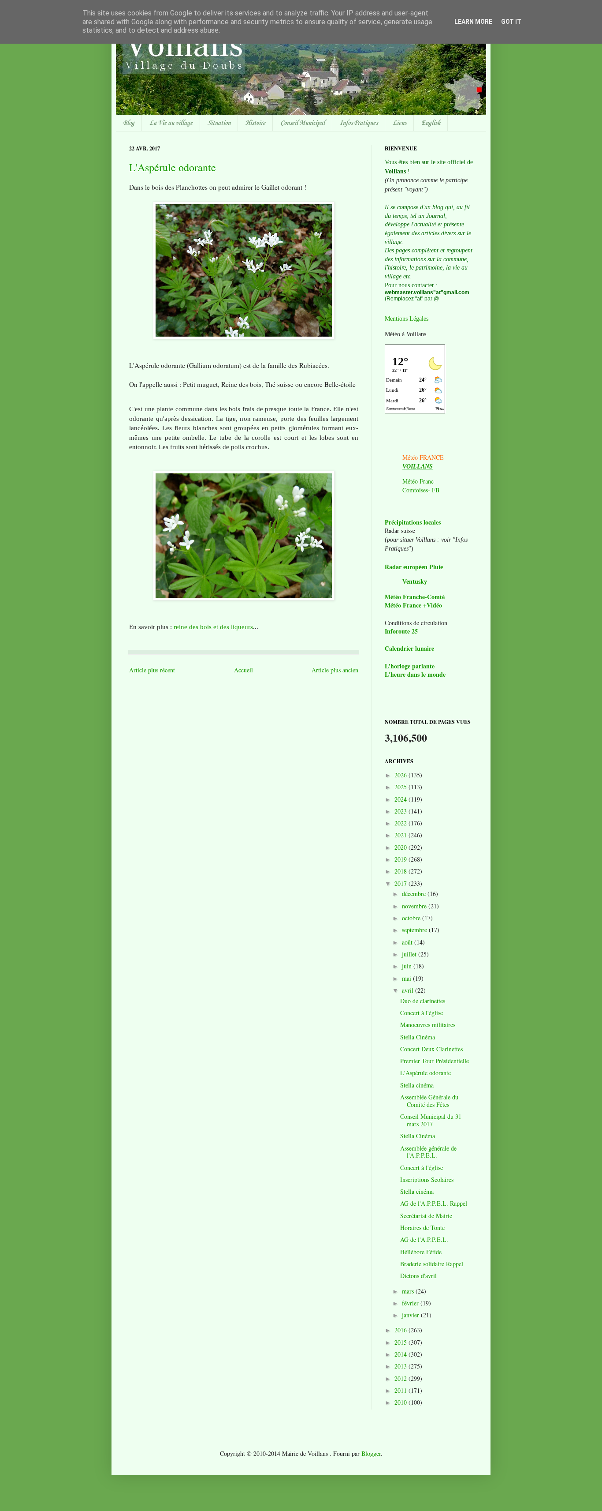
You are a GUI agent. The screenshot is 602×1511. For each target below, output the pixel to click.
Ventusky (414, 581)
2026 (401, 775)
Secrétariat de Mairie (426, 1215)
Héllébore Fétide (421, 1252)
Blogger (371, 1453)
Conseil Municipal (302, 123)
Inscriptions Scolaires (426, 1179)
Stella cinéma (417, 1085)
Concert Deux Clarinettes (431, 1049)
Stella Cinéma (417, 1037)
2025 (401, 787)
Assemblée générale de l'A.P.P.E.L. (428, 1152)
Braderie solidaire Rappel (431, 1264)
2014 (401, 1354)
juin (407, 966)
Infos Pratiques (359, 123)
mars (409, 1291)
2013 (401, 1366)
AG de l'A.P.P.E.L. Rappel (433, 1203)
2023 (401, 811)
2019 (401, 859)
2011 (401, 1390)
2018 (401, 871)
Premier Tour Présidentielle (434, 1061)
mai (407, 978)
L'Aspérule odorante (172, 167)
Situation (219, 123)
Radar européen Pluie (414, 567)
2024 (401, 799)
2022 (401, 823)
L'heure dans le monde (415, 674)
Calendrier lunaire (409, 648)
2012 (401, 1378)
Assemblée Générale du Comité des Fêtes (429, 1101)
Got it (511, 21)
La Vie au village (171, 123)
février (411, 1303)
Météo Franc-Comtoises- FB (420, 485)
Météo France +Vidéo (413, 605)
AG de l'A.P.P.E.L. (424, 1239)
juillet (410, 954)
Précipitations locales (413, 522)
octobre (412, 918)
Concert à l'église (421, 1013)
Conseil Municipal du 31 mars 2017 (430, 1120)
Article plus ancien (335, 670)
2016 (401, 1330)
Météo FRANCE (423, 457)
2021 (401, 835)
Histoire (255, 123)
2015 (401, 1342)
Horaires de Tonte (422, 1227)
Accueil (243, 670)
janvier (411, 1315)
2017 (401, 883)
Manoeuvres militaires (427, 1024)
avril (408, 990)
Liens (399, 123)
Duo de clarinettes (422, 1001)
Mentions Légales (406, 318)
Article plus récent (152, 670)
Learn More (473, 21)
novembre (415, 906)
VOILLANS (417, 466)
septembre (415, 930)
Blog (128, 123)
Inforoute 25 (401, 631)
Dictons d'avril (418, 1275)
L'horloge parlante (410, 666)
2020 (401, 847)
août (408, 942)
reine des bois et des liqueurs (213, 626)
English (430, 123)
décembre (414, 893)
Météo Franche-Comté (415, 596)
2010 (401, 1402)
